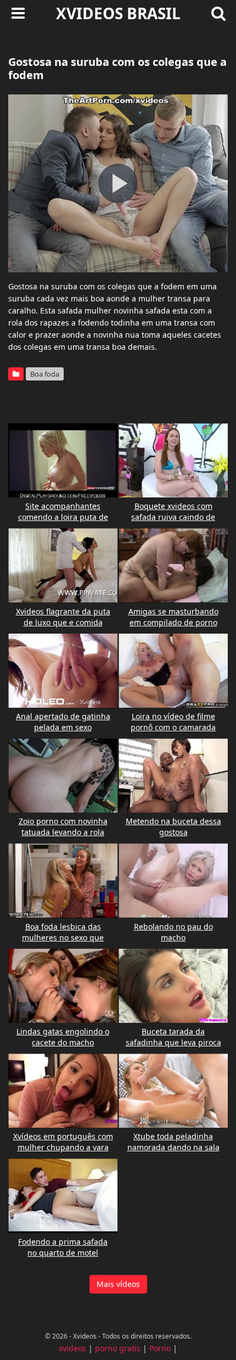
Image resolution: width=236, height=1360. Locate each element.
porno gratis (118, 1348)
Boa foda (44, 374)
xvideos (72, 1348)
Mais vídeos (118, 1284)
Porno (160, 1348)
